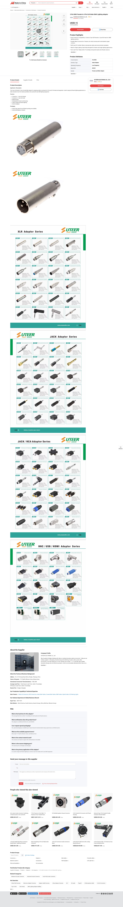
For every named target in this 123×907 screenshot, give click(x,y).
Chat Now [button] (103, 29)
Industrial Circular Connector (33, 876)
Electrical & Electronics (19, 10)
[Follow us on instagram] (106, 893)
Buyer (80, 7)
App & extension (95, 7)
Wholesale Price (70, 897)
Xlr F (67, 883)
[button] (76, 2)
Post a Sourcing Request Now (49, 783)
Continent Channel (78, 897)
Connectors (12, 858)
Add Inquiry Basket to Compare (39, 60)
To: (17, 768)
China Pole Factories (15, 883)
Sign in (111, 3)
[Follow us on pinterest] (110, 893)
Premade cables (90, 858)
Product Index (85, 897)
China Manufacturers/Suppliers (50, 897)
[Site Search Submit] (80, 2)
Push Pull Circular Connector (49, 876)
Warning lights (65, 860)
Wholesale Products (61, 897)
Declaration (76, 902)
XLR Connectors (33, 694)
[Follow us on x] (103, 893)
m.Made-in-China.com (65, 899)
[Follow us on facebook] (101, 893)
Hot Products (32, 897)
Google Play (22, 893)
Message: (16, 771)
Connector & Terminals (31, 10)
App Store (14, 893)
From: (17, 764)
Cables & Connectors (23, 694)
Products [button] (33, 3)
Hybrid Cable (65, 694)
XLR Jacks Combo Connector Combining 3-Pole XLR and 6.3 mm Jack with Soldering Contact (19, 814)
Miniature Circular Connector (17, 876)
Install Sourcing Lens (45, 893)
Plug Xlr (80, 883)
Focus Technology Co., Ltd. (51, 902)
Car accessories (39, 863)
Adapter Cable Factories (44, 883)
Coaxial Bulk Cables (51, 694)
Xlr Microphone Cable (89, 883)
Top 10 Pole (14, 886)
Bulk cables (64, 858)
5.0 (96, 81)
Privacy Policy (83, 902)
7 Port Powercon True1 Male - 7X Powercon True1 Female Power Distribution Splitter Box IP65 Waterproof (40, 814)
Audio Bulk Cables (41, 694)
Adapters (38, 858)
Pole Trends (22, 886)
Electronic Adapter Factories (29, 883)
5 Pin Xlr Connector (101, 883)
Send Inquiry (80, 29)
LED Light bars (90, 860)
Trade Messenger (32, 893)
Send (21, 783)
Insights (91, 897)
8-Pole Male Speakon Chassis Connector (61, 813)
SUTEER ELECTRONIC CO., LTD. (80, 16)
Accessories (38, 860)
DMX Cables (59, 694)
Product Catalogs (30, 855)
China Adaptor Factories (57, 883)
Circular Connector (41, 10)
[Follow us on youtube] (108, 893)
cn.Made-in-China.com (75, 899)
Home (11, 10)
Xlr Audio (73, 883)
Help (87, 7)
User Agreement (69, 902)
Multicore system (14, 860)
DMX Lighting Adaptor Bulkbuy (34, 886)
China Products (40, 897)
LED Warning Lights (73, 694)
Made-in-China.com (55, 899)
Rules (112, 7)
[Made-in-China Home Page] (18, 2)
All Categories (15, 7)
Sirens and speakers (14, 863)
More (11, 889)
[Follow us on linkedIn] (112, 893)
